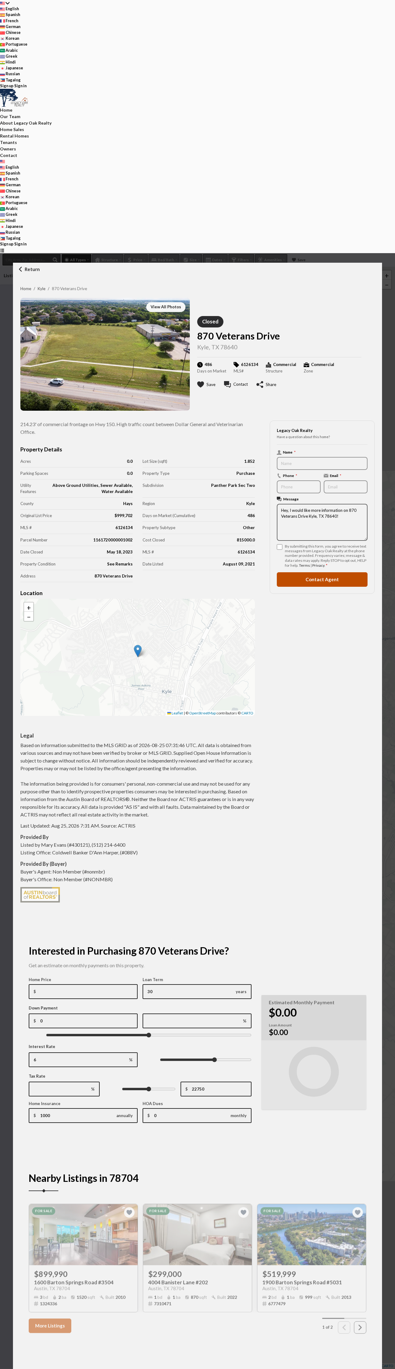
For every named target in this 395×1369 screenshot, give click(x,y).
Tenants (8, 142)
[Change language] (5, 3)
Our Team (10, 116)
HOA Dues (153, 1103)
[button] (138, 651)
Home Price (40, 979)
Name (289, 452)
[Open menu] (2, 250)
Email (335, 475)
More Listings (50, 1322)
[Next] (360, 1324)
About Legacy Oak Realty (26, 122)
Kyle (41, 288)
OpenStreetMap (202, 713)
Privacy (318, 565)
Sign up (7, 85)
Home (25, 288)
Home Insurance (44, 1103)
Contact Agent (322, 579)
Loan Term (153, 979)
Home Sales (12, 129)
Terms (304, 565)
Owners (8, 148)
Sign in (20, 85)
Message (291, 499)
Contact (8, 155)
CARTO (247, 713)
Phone (290, 475)
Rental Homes (14, 135)
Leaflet (177, 713)
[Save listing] (129, 1209)
